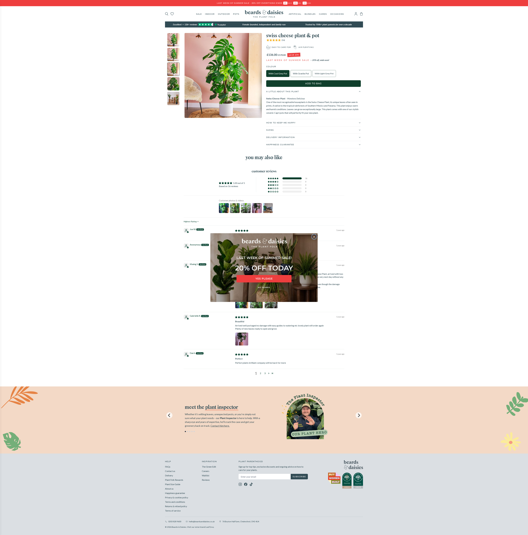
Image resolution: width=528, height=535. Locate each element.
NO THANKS (264, 287)
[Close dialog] (314, 236)
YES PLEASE (264, 278)
